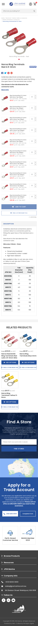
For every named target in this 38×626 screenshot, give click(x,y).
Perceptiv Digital (28, 623)
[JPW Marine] (17, 4)
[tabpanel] (19, 43)
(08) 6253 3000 (11, 514)
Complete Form (28, 514)
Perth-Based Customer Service (10, 539)
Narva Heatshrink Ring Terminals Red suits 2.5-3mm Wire (9, 356)
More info (5, 90)
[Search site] (34, 11)
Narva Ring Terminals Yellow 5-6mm (9, 395)
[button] (35, 4)
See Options (11, 362)
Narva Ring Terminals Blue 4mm (28, 355)
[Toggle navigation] (3, 4)
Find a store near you (19, 213)
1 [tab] (19, 59)
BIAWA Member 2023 (27, 539)
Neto (13, 623)
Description (8, 224)
